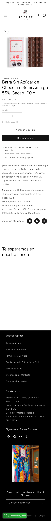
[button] (6, 15)
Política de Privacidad (16, 349)
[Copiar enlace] (44, 221)
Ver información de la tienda (19, 157)
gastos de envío (28, 103)
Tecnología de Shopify (36, 516)
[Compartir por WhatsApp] (29, 221)
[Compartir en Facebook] (37, 221)
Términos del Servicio (16, 356)
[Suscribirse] (42, 502)
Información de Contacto (18, 375)
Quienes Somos (13, 343)
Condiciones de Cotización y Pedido (23, 362)
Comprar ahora (25, 138)
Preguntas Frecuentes (16, 381)
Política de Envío (14, 368)
